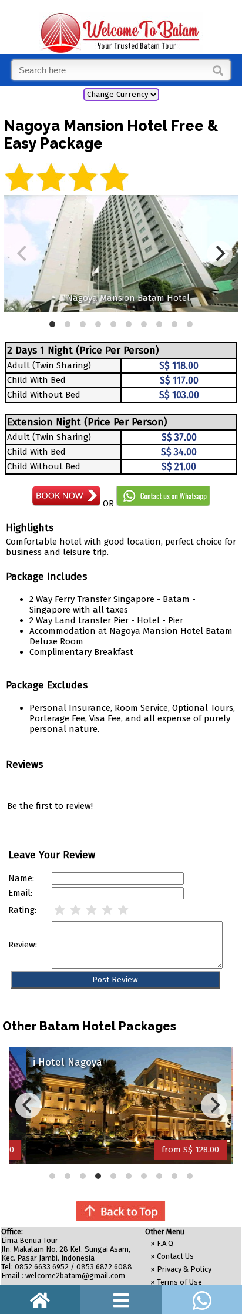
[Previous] (28, 1105)
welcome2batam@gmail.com (75, 1275)
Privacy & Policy (184, 1269)
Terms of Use (179, 1282)
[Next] (214, 1105)
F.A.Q (165, 1243)
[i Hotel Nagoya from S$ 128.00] (121, 1161)
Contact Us (175, 1256)
